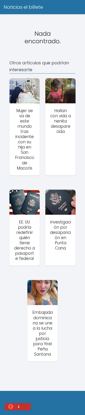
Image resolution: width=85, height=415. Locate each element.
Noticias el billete (23, 7)
